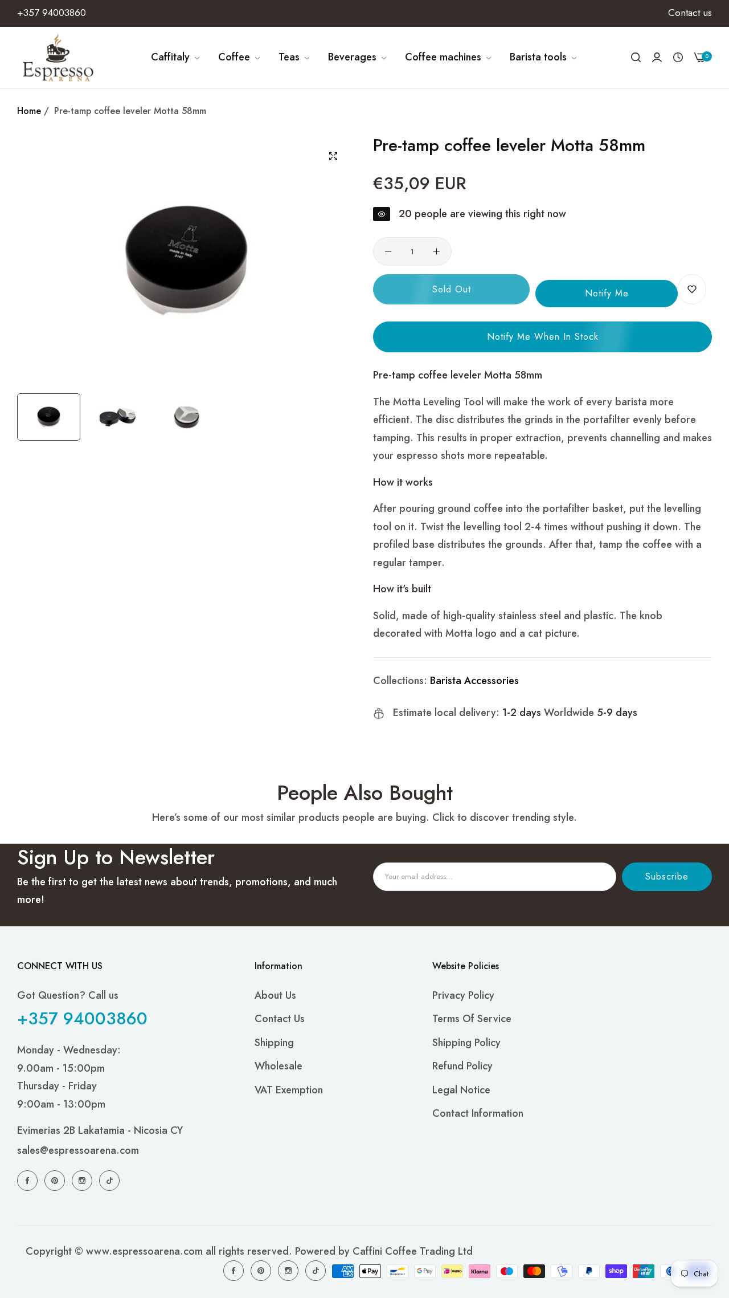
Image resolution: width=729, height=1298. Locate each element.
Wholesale (278, 1066)
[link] (176, 57)
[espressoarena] (58, 57)
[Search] (636, 57)
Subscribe (667, 876)
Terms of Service (471, 1018)
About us (275, 995)
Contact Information (477, 1113)
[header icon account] (657, 57)
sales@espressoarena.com (78, 1150)
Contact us (280, 1018)
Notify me (607, 293)
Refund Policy (462, 1066)
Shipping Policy (466, 1042)
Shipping (274, 1042)
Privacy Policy (463, 995)
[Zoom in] (333, 156)
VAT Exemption (289, 1090)
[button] (692, 289)
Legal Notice (461, 1090)
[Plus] (437, 251)
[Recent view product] (678, 57)
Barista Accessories (474, 680)
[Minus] (388, 251)
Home (29, 110)
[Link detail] (29, 1180)
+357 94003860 (82, 1018)
